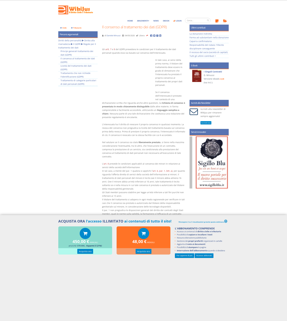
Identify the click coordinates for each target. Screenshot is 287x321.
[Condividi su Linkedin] (160, 35)
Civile (64, 28)
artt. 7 (108, 49)
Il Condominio (211, 71)
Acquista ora (85, 251)
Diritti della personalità (69, 40)
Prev (193, 83)
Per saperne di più (185, 255)
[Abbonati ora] (85, 234)
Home (130, 21)
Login (178, 21)
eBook (166, 21)
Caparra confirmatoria (201, 41)
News (156, 21)
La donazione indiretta (201, 33)
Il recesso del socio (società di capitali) (209, 52)
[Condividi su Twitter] (154, 35)
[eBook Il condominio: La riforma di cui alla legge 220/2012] (197, 76)
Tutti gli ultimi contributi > (203, 56)
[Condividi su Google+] (157, 35)
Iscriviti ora (205, 122)
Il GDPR (77, 44)
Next (225, 83)
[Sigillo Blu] (212, 162)
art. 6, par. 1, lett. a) (162, 170)
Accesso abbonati (204, 255)
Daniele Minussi (113, 35)
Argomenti (142, 21)
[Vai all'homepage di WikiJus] (78, 9)
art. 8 (106, 163)
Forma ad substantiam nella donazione (209, 37)
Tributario (77, 28)
